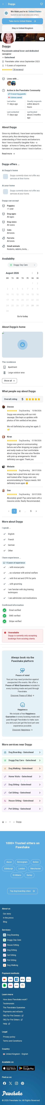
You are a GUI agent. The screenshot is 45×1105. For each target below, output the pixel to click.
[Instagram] (16, 1083)
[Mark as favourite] (41, 4)
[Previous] (8, 511)
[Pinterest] (22, 1083)
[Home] (3, 822)
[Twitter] (10, 1083)
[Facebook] (4, 1083)
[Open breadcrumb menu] (10, 822)
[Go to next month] (37, 273)
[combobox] (23, 265)
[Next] (36, 511)
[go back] (3, 4)
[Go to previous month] (32, 273)
